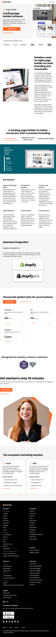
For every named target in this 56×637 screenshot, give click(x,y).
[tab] (10, 138)
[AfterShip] (6, 2)
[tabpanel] (28, 186)
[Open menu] (53, 2)
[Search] (50, 2)
